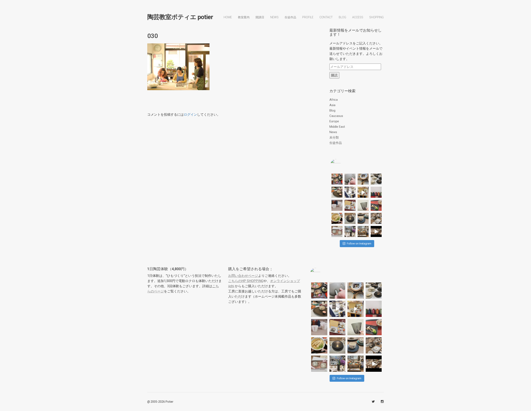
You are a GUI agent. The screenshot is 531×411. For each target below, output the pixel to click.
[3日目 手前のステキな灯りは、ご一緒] (336, 192)
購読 (334, 75)
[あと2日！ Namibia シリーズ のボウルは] (376, 179)
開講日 (260, 17)
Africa (333, 100)
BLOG (342, 17)
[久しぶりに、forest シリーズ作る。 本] (363, 205)
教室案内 (244, 17)
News (274, 17)
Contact (326, 17)
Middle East (337, 127)
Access (357, 17)
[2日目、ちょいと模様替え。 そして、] (363, 231)
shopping (376, 17)
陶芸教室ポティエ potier (180, 17)
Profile (307, 17)
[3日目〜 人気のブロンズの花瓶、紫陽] (350, 231)
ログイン (190, 115)
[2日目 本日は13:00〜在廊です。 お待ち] (350, 192)
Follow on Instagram (359, 243)
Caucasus (336, 116)
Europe (334, 121)
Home (228, 17)
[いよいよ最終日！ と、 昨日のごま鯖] (350, 218)
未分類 (334, 137)
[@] (341, 164)
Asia (332, 105)
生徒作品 (290, 17)
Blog (332, 110)
